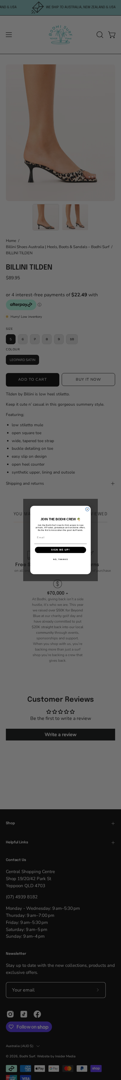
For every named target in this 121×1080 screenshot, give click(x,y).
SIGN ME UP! (60, 550)
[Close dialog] (87, 509)
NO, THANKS (60, 559)
